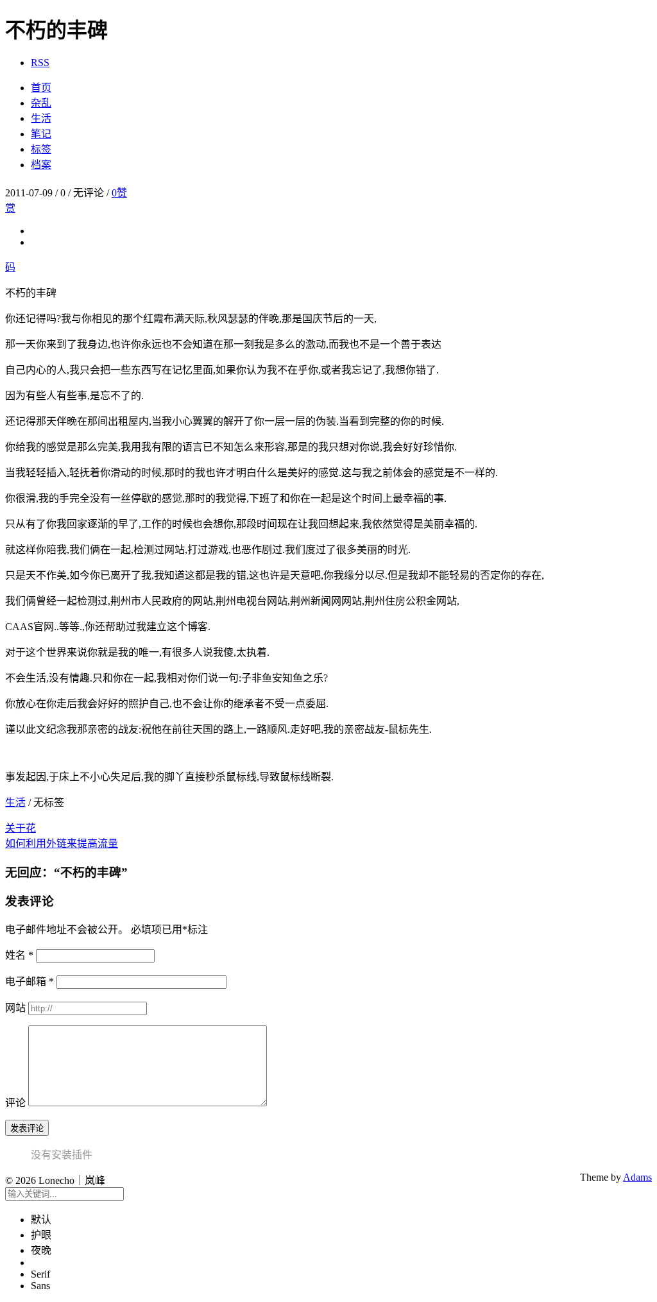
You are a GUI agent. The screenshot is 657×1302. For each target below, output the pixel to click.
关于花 (20, 828)
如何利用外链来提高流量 (61, 843)
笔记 (41, 133)
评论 (15, 1102)
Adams (637, 1177)
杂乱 (41, 103)
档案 (41, 164)
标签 (41, 149)
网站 (15, 1007)
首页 (41, 87)
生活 (41, 118)
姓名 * (19, 955)
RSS (40, 62)
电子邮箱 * (29, 981)
